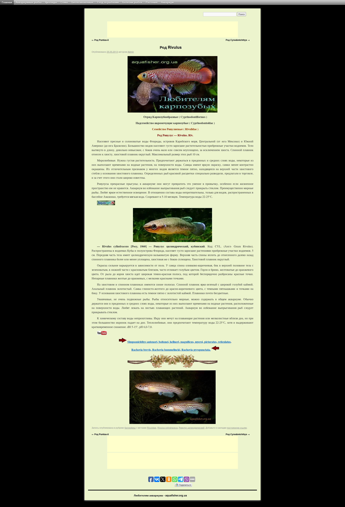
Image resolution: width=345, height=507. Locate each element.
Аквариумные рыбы (29, 2)
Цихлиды (51, 2)
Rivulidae (151, 427)
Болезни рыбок (132, 2)
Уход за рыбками (108, 2)
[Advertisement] (172, 29)
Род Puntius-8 (100, 40)
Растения (151, 2)
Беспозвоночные (82, 2)
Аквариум (167, 2)
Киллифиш (130, 427)
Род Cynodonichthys (238, 40)
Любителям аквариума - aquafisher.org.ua (160, 495)
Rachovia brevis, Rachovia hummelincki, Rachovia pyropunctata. (171, 350)
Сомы (64, 2)
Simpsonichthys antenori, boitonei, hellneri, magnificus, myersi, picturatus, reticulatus (179, 342)
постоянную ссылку (237, 427)
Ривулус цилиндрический (191, 427)
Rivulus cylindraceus (167, 427)
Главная (7, 2)
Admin (131, 51)
